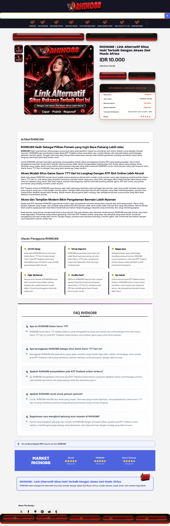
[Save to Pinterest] (42, 511)
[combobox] (82, 15)
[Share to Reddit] (49, 511)
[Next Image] (92, 80)
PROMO (20, 519)
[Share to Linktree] (35, 511)
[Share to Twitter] (21, 511)
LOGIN (48, 36)
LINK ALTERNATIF (120, 518)
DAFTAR (121, 36)
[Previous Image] (26, 80)
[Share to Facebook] (28, 511)
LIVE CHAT (153, 518)
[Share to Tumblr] (56, 511)
